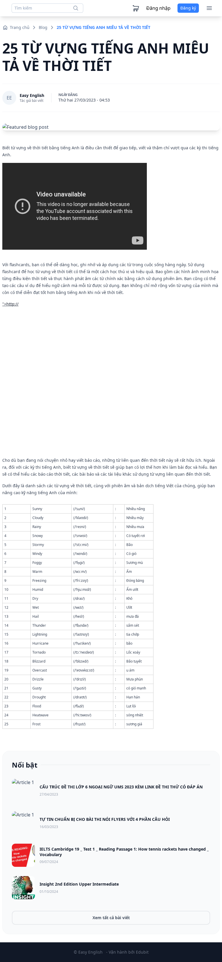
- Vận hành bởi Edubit (127, 952)
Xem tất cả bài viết (111, 917)
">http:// (10, 304)
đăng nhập (158, 8)
